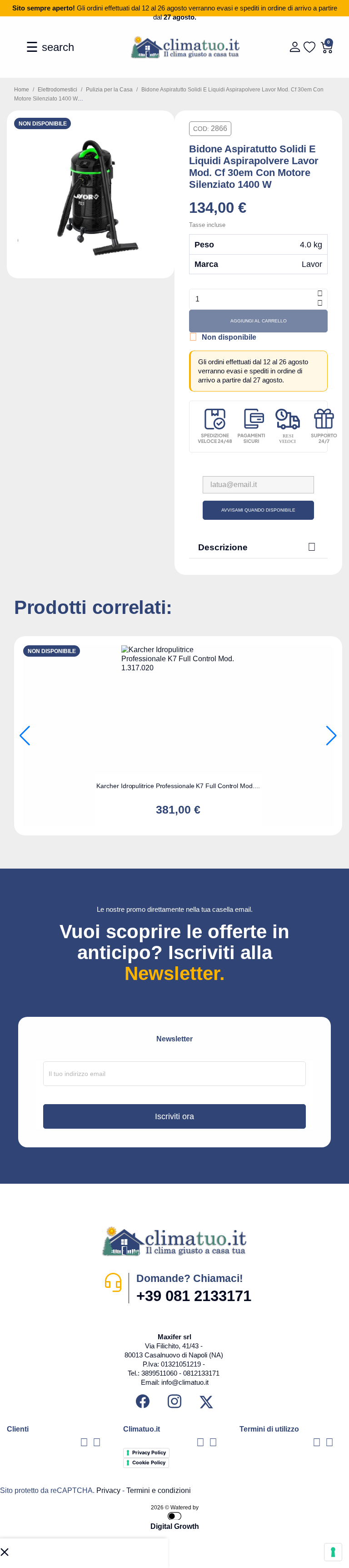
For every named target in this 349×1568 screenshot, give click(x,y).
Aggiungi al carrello (258, 320)
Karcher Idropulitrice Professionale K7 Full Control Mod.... (177, 785)
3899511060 (159, 1373)
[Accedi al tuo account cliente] (293, 46)
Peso (204, 244)
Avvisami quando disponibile (258, 510)
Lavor (312, 264)
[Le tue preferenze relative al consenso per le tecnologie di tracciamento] (333, 1552)
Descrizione (257, 547)
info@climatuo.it (185, 1382)
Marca (206, 264)
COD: (201, 128)
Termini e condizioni (158, 1490)
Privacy (108, 1490)
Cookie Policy (148, 1462)
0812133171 (201, 1373)
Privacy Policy (149, 1452)
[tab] (258, 547)
